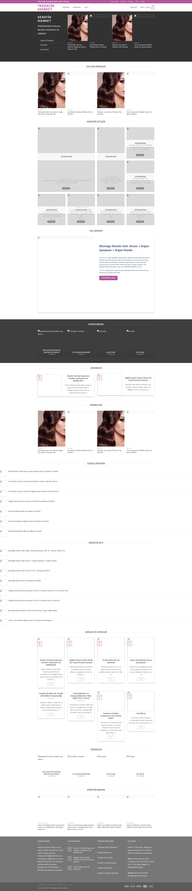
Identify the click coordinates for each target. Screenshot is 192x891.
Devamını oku (108, 278)
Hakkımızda (114, 1)
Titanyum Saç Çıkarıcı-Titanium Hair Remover (120, 46)
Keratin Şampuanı (140, 262)
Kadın (106, 262)
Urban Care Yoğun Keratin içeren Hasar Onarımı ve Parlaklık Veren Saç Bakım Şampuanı (51, 827)
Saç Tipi (139, 267)
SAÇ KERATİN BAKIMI (128, 267)
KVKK (143, 1)
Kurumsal (77, 7)
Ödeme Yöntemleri (105, 868)
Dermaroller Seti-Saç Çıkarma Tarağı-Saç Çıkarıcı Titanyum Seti (77, 47)
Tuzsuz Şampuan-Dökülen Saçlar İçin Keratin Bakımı (143, 46)
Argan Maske (110, 270)
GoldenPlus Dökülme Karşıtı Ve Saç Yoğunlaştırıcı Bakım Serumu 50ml (111, 214)
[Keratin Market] (47, 7)
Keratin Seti (103, 272)
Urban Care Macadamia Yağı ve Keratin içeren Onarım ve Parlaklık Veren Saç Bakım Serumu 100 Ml (81, 827)
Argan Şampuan (119, 270)
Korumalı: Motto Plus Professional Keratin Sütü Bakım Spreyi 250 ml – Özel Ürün (52, 214)
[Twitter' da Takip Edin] (151, 1)
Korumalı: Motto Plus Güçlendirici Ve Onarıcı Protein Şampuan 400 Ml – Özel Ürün (140, 180)
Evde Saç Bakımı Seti (127, 260)
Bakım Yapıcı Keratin (120, 257)
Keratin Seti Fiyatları (113, 272)
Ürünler (66, 7)
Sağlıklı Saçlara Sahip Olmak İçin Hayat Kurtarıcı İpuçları (83, 860)
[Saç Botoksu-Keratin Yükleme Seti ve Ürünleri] (100, 28)
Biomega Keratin (144, 257)
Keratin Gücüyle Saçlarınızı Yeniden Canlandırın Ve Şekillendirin (83, 850)
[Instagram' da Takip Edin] (149, 1)
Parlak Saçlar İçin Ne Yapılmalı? (81, 868)
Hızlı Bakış (66, 188)
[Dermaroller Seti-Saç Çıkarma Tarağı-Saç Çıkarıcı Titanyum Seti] (78, 28)
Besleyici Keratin (133, 257)
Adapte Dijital (62, 888)
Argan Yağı (110, 257)
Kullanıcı (134, 264)
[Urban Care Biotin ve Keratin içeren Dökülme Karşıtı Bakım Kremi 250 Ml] (140, 808)
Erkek (119, 260)
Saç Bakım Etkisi (116, 267)
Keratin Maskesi (129, 262)
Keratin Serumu (104, 264)
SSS (137, 1)
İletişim (131, 1)
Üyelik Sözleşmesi (104, 852)
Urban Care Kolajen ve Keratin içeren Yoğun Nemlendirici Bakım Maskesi (109, 826)
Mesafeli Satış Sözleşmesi (107, 847)
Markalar (123, 1)
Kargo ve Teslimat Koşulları (108, 873)
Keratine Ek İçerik (125, 264)
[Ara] (60, 7)
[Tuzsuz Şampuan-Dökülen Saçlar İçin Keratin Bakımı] (144, 28)
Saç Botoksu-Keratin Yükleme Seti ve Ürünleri (98, 46)
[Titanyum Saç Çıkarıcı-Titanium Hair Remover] (122, 28)
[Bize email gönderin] (153, 1)
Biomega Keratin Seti (131, 270)
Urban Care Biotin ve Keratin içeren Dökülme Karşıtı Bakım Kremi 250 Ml (139, 826)
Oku (51, 683)
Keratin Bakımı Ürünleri (116, 262)
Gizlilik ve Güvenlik (105, 858)
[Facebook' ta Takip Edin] (147, 1)
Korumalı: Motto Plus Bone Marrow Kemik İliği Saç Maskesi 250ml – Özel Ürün (111, 180)
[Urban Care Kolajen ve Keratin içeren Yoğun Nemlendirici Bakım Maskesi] (111, 808)
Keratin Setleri (114, 264)
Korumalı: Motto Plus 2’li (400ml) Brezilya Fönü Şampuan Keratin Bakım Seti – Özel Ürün (140, 147)
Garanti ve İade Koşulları (107, 863)
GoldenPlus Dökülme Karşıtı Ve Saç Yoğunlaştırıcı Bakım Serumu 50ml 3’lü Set (140, 214)
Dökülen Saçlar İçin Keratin (107, 260)
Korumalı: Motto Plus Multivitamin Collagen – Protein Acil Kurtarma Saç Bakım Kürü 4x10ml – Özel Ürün (66, 181)
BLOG (86, 7)
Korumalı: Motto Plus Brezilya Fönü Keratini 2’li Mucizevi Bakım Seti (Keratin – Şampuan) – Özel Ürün (81, 213)
